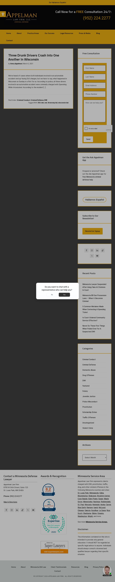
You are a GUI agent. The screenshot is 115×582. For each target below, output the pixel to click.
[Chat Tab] (57, 291)
